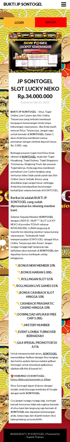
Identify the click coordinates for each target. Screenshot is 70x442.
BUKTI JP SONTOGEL (23, 4)
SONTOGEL (29, 156)
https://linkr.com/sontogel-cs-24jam (31, 379)
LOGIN (19, 22)
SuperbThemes (35, 436)
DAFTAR (51, 21)
